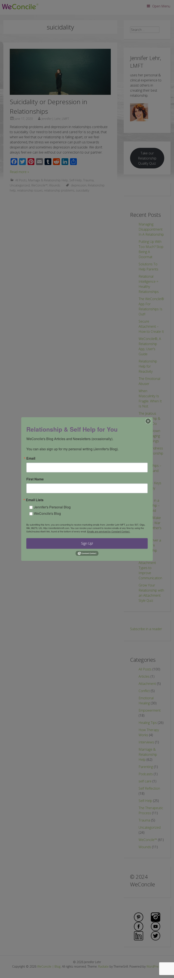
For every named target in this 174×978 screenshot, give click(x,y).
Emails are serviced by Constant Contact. (108, 531)
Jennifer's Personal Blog (52, 507)
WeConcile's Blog (47, 513)
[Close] (148, 421)
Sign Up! (87, 543)
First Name (35, 479)
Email (30, 458)
